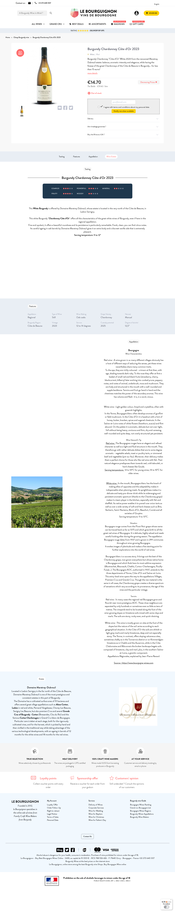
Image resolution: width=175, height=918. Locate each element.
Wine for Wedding (96, 810)
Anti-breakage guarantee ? (97, 126)
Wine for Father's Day (97, 820)
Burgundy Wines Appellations (142, 813)
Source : (118, 663)
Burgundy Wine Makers (139, 817)
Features (76, 156)
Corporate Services (96, 807)
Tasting (61, 156)
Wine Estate (111, 156)
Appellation (93, 156)
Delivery (90, 118)
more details (92, 73)
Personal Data (52, 820)
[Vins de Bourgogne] (93, 13)
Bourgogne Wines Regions (140, 810)
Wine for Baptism (95, 813)
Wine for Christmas (96, 817)
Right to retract (53, 810)
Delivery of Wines (96, 804)
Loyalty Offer (52, 804)
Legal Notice (52, 813)
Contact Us (87, 836)
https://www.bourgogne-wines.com (137, 663)
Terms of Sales (53, 817)
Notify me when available (124, 111)
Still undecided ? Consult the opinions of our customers (127, 785)
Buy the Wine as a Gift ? (96, 134)
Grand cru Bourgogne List (140, 807)
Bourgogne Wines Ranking (140, 804)
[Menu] (170, 900)
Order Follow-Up (54, 807)
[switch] (166, 907)
